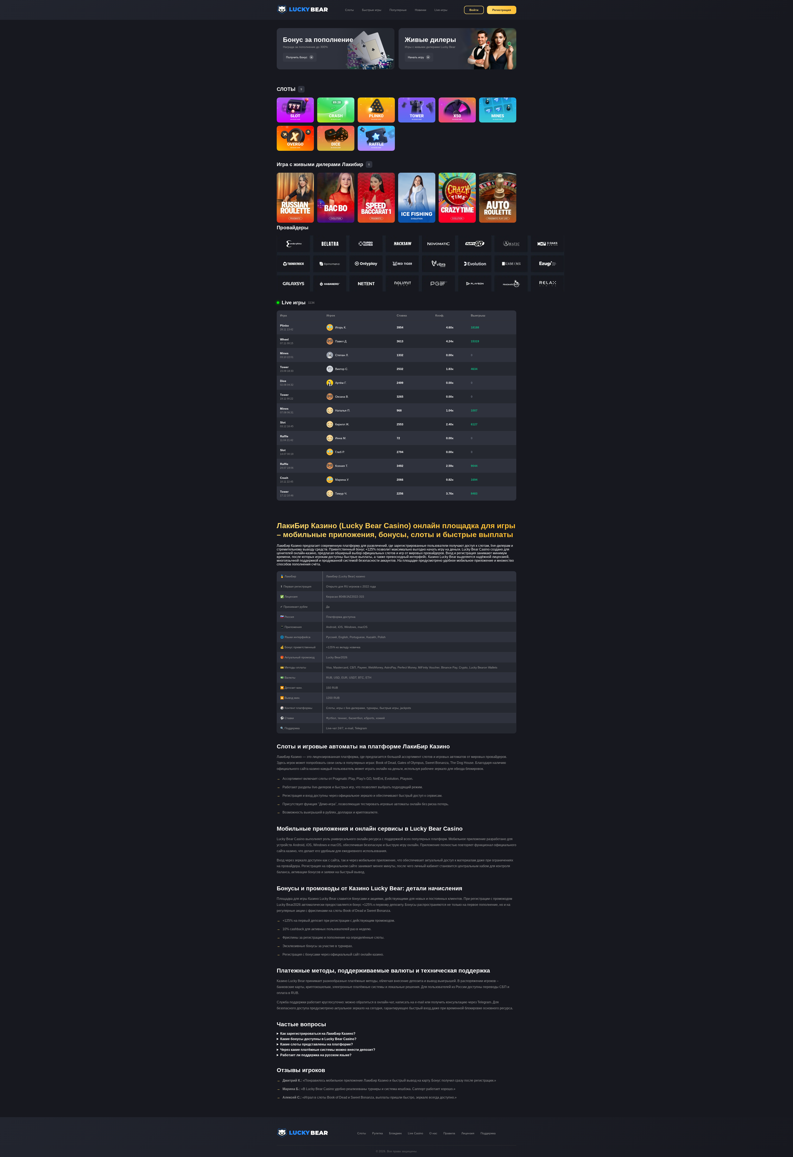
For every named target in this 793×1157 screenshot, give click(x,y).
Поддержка (488, 1133)
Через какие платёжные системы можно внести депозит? (327, 1049)
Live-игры (440, 10)
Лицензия (467, 1133)
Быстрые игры (371, 10)
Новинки (420, 10)
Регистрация (501, 10)
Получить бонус (296, 57)
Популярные (398, 10)
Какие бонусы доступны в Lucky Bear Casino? (318, 1039)
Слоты (349, 10)
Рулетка (377, 1133)
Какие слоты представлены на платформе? (316, 1044)
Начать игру (416, 57)
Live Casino (415, 1133)
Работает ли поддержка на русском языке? (315, 1055)
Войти (473, 10)
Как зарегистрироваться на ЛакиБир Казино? (317, 1033)
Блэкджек (395, 1133)
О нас (433, 1133)
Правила (449, 1133)
